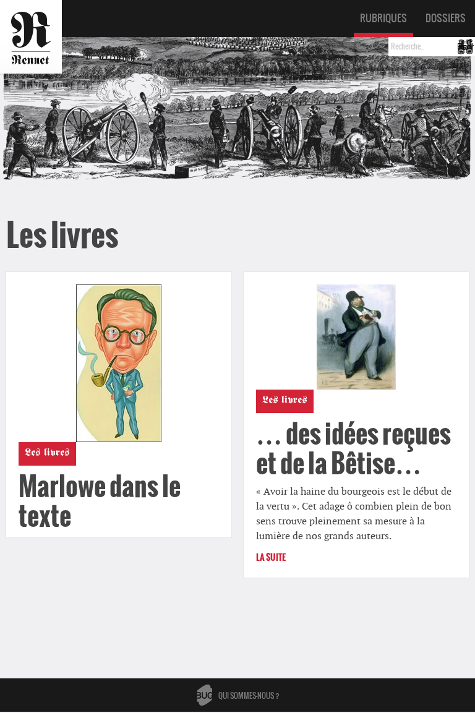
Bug (204, 695)
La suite (271, 557)
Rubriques (383, 18)
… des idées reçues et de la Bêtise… (353, 448)
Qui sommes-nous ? (249, 695)
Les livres (47, 454)
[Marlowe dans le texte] (119, 363)
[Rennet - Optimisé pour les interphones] (31, 37)
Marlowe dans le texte (100, 501)
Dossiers (446, 18)
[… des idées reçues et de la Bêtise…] (356, 337)
